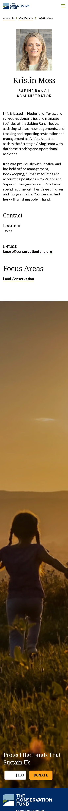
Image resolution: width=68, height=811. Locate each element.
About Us (8, 18)
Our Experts (26, 18)
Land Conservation (18, 279)
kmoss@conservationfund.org (27, 251)
